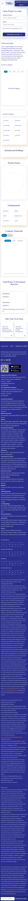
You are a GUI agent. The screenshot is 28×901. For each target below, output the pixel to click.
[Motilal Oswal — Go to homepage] (7, 4)
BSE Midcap (4, 423)
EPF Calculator (20, 438)
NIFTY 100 (3, 426)
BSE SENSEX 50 (15, 426)
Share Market (4, 415)
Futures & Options (6, 495)
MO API (22, 452)
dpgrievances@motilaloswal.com (9, 690)
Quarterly (10, 235)
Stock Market (12, 493)
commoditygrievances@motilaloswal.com (11, 737)
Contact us (4, 487)
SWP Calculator (11, 438)
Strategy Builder (8, 454)
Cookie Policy (21, 522)
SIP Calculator (4, 430)
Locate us (14, 487)
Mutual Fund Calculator (13, 436)
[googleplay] (15, 370)
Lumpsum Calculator (13, 434)
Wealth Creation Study (7, 526)
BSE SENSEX (9, 421)
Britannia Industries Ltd (7, 467)
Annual (4, 235)
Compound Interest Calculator (9, 432)
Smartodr (10, 532)
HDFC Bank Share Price (7, 458)
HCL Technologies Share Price (19, 465)
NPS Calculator (11, 446)
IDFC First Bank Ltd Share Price (16, 462)
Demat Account (21, 493)
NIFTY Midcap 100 (21, 423)
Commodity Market (14, 415)
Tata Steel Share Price (20, 458)
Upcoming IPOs (5, 401)
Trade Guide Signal (14, 452)
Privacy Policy (4, 534)
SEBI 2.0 (16, 532)
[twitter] (4, 360)
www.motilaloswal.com (11, 889)
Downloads (4, 532)
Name (4, 22)
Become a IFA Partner (11, 481)
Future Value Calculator (7, 440)
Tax (2, 516)
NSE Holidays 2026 (5, 506)
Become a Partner (6, 479)
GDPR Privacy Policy (16, 530)
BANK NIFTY (16, 421)
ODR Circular (22, 532)
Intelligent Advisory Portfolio (13, 403)
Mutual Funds (14, 401)
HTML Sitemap (22, 534)
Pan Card (6, 516)
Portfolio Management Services (9, 499)
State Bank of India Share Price (9, 460)
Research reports (5, 473)
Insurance (3, 411)
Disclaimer (14, 522)
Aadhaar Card (13, 516)
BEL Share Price (12, 469)
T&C (22, 28)
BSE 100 (8, 426)
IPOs (13, 495)
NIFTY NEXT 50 (12, 423)
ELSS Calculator (14, 442)
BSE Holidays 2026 (16, 506)
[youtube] (7, 360)
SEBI (7, 520)
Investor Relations (6, 522)
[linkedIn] (9, 360)
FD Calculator (13, 430)
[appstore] (15, 366)
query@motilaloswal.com (8, 383)
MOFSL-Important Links (20, 520)
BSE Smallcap (23, 421)
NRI (15, 497)
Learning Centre (15, 473)
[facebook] (2, 360)
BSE (2, 520)
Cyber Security (13, 534)
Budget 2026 (4, 493)
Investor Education (6, 524)
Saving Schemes (22, 516)
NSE (4, 520)
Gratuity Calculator (20, 440)
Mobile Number (7, 15)
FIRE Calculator (11, 448)
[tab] (6, 72)
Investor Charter (5, 530)
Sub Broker (7, 497)
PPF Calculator (5, 442)
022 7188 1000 (4, 396)
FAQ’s (9, 487)
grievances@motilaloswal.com (13, 688)
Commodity (20, 497)
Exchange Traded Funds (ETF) (13, 409)
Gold (12, 497)
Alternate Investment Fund (12, 405)
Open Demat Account (13, 34)
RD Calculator (21, 430)
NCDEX (11, 520)
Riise (2, 454)
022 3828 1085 (4, 385)
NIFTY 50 (3, 421)
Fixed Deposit (17, 407)
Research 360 (4, 452)
